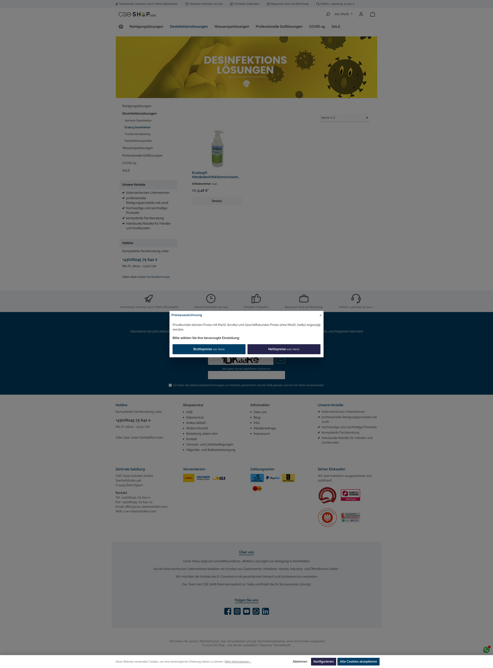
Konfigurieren (324, 661)
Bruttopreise (209, 349)
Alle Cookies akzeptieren (358, 661)
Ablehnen (300, 661)
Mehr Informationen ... (238, 661)
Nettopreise (284, 349)
